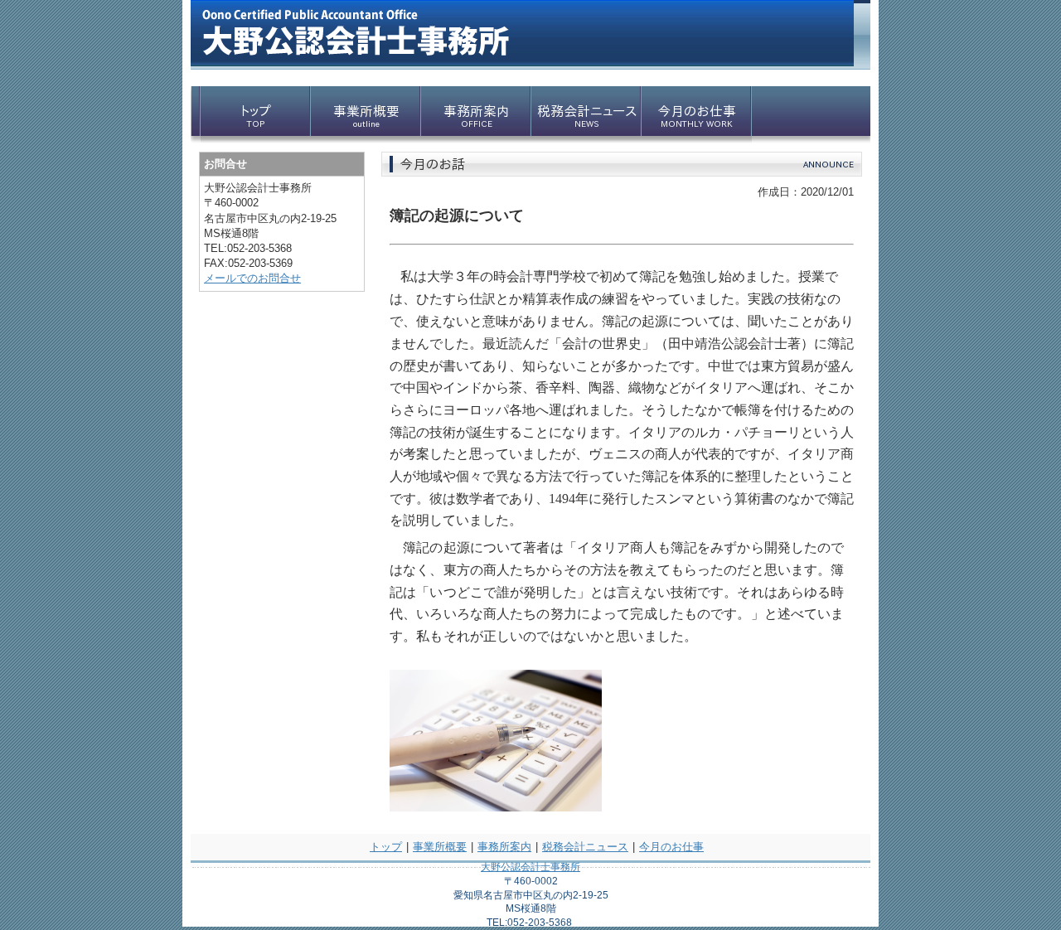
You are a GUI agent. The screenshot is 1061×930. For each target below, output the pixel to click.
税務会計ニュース (585, 846)
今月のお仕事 (671, 846)
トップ (386, 846)
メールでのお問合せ (252, 278)
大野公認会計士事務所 (530, 867)
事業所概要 (440, 846)
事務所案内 (504, 846)
